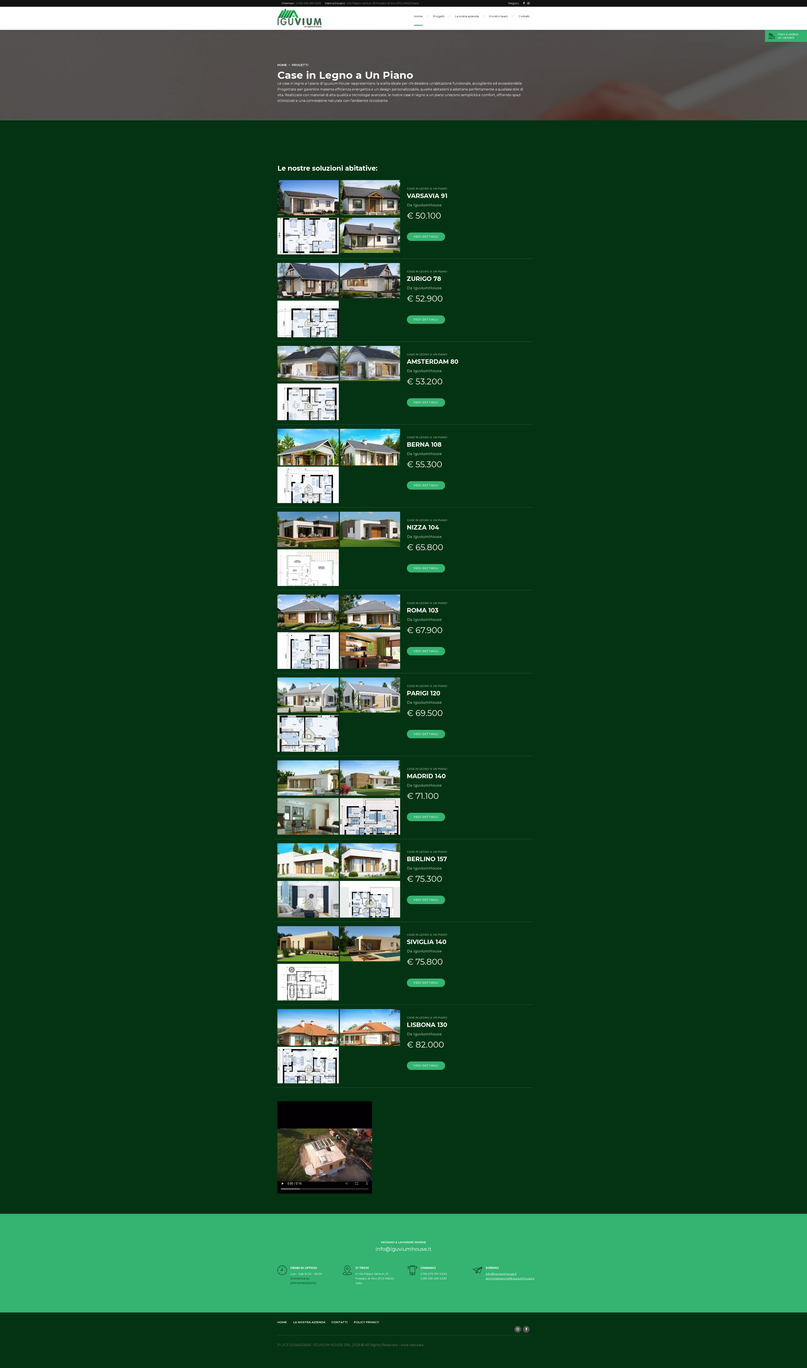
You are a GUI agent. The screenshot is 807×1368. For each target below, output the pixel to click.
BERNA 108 (424, 444)
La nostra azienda (467, 16)
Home (418, 16)
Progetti (438, 16)
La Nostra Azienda (309, 1322)
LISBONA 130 (427, 1024)
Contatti (524, 16)
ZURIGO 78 (424, 278)
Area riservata (412, 1345)
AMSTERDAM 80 (432, 361)
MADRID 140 (426, 776)
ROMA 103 (422, 610)
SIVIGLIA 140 (426, 942)
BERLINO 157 (427, 859)
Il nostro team (498, 16)
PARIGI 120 (423, 693)
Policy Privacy (366, 1322)
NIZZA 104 (423, 527)
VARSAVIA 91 (427, 195)
